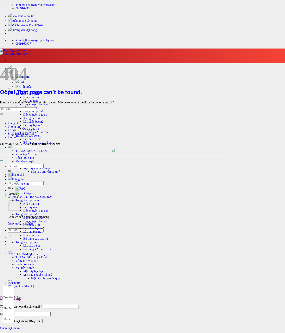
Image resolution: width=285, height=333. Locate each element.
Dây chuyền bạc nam (36, 210)
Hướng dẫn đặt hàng (24, 30)
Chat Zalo (8, 308)
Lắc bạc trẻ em (32, 139)
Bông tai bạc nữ (33, 217)
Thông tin (14, 126)
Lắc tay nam (30, 207)
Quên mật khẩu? (10, 328)
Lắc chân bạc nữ (33, 121)
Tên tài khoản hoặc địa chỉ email (21, 306)
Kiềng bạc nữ (31, 118)
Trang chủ (14, 123)
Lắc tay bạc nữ (32, 125)
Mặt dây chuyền (25, 161)
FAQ (22, 188)
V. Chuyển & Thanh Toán (28, 25)
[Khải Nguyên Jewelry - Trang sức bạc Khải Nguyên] (15, 52)
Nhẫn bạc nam (32, 97)
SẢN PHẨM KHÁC (25, 147)
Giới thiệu (25, 86)
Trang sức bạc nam (27, 200)
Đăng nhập (35, 321)
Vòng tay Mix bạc (27, 154)
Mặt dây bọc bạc (33, 271)
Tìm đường (8, 297)
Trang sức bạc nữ (26, 214)
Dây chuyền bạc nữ (35, 114)
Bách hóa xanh (25, 157)
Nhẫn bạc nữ (31, 235)
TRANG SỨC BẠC (20, 130)
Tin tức (12, 137)
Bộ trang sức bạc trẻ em (37, 249)
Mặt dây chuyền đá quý (45, 171)
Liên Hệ (24, 184)
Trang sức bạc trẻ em (28, 135)
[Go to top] (1, 160)
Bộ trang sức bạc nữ (35, 132)
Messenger (8, 319)
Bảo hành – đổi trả (23, 16)
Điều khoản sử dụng (24, 20)
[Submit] (9, 188)
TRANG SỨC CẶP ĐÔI (31, 150)
